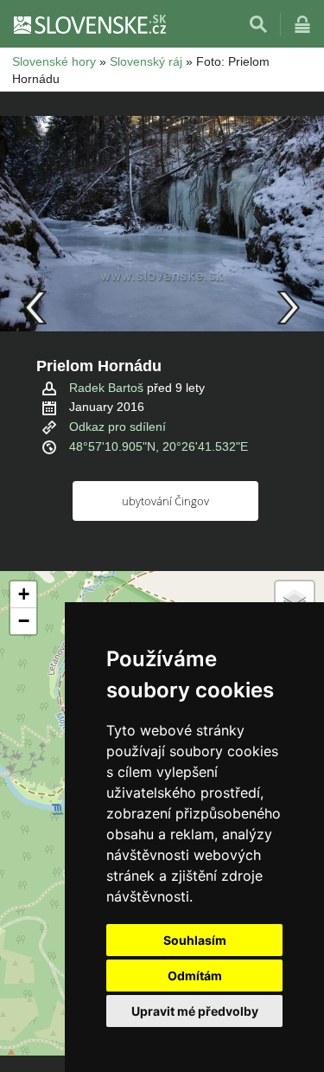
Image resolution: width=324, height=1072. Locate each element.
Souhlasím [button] (194, 940)
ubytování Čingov (165, 501)
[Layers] (295, 600)
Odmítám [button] (195, 975)
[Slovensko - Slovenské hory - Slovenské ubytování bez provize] (89, 24)
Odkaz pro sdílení (117, 426)
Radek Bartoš (106, 388)
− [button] (23, 621)
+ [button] (23, 594)
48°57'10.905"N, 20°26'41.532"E (158, 446)
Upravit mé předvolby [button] (194, 1011)
